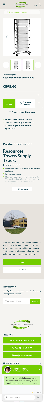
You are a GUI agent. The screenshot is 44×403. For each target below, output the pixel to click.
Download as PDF (27, 103)
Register (35, 301)
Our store (22, 269)
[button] (7, 37)
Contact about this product (23, 112)
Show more (23, 189)
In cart (10, 103)
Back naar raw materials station (18, 12)
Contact (22, 262)
